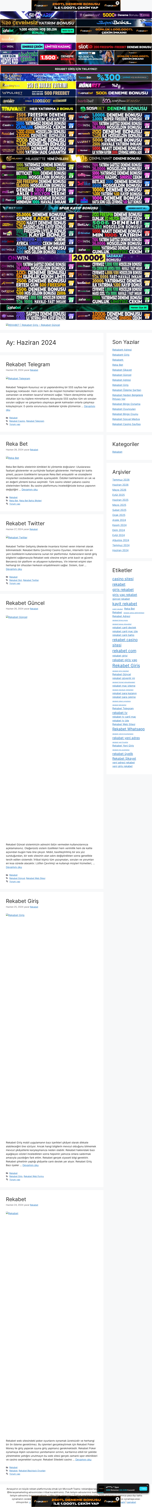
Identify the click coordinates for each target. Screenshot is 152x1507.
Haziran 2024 (120, 550)
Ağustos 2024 (120, 540)
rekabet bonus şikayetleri (122, 624)
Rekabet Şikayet (122, 369)
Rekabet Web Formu (34, 1176)
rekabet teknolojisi (119, 705)
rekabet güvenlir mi (123, 678)
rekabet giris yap (124, 660)
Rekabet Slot (15, 580)
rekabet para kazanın (124, 693)
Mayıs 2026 (119, 489)
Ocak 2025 (118, 515)
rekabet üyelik (122, 754)
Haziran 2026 (120, 484)
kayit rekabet (124, 603)
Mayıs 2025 (119, 504)
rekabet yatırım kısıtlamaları (122, 734)
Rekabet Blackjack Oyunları (32, 1470)
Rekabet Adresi (121, 380)
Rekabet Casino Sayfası (126, 424)
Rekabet (13, 417)
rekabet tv (120, 713)
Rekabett (118, 359)
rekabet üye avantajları (121, 750)
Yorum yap (14, 424)
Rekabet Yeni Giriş (123, 745)
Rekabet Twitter (25, 523)
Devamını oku (30, 489)
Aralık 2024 (119, 520)
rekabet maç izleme (123, 685)
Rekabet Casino (17, 421)
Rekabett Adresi (122, 349)
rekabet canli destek (124, 627)
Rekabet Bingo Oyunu (125, 414)
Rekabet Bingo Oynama (126, 404)
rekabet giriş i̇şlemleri (120, 671)
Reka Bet (17, 444)
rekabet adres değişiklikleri (134, 613)
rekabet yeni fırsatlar (120, 742)
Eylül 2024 (118, 535)
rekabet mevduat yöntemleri (122, 690)
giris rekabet (123, 590)
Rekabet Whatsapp (128, 729)
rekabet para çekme (124, 697)
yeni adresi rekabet (123, 762)
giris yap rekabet (124, 595)
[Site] (38, 117)
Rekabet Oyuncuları (124, 409)
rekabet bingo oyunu (120, 620)
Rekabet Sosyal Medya (126, 419)
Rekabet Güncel (25, 603)
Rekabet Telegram (28, 364)
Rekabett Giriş (120, 354)
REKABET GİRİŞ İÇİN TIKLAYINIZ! (76, 69)
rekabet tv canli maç (124, 716)
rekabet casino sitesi (125, 642)
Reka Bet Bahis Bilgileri (30, 500)
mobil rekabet (117, 609)
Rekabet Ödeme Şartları (126, 390)
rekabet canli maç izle (125, 631)
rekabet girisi (120, 655)
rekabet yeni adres (126, 738)
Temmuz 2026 (121, 479)
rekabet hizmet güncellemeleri (123, 682)
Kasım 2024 (119, 525)
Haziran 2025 (120, 499)
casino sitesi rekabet (123, 581)
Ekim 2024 (118, 530)
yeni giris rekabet (122, 766)
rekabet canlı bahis (123, 635)
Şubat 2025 (119, 510)
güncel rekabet (121, 598)
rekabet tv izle (120, 720)
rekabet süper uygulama (121, 701)
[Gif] (76, 158)
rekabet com (124, 650)
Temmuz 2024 (121, 545)
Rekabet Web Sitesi (35, 878)
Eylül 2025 (118, 494)
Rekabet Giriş (22, 901)
